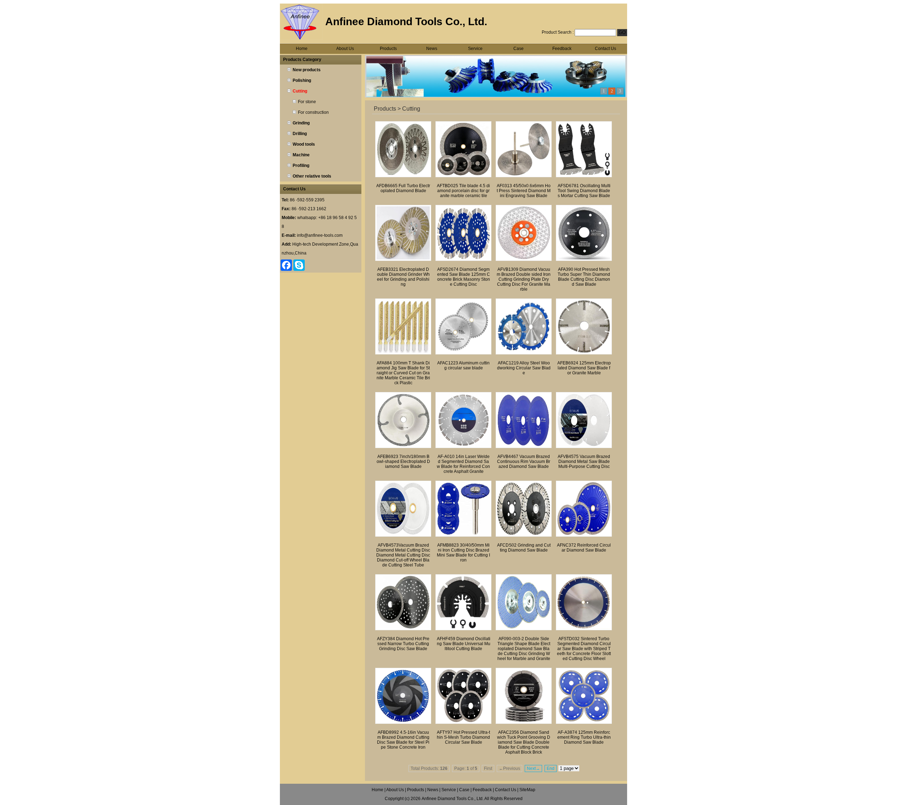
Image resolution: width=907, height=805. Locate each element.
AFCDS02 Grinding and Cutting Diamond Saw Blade (524, 548)
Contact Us (605, 48)
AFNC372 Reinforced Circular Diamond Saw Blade (584, 548)
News (431, 48)
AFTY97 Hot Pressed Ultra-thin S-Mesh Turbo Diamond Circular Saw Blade (463, 737)
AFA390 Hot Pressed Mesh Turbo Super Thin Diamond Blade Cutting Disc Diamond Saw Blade (584, 277)
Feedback (561, 48)
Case (518, 48)
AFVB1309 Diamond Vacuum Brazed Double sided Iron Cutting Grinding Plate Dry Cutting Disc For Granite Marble (524, 279)
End (550, 768)
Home (302, 48)
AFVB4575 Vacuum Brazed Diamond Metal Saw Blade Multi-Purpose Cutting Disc (584, 461)
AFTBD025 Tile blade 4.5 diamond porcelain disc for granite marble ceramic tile (463, 190)
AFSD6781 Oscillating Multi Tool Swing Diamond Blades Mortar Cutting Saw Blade (584, 190)
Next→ (533, 768)
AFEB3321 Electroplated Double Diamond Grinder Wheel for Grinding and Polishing (403, 277)
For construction (313, 112)
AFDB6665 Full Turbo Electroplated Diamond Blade (403, 188)
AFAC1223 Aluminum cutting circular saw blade (463, 365)
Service (475, 48)
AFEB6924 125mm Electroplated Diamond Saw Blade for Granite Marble (584, 367)
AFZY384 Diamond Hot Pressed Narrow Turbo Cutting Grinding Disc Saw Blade (403, 643)
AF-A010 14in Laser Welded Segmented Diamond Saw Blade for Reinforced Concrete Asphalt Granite (463, 464)
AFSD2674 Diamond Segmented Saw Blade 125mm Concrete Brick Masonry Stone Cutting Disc (463, 277)
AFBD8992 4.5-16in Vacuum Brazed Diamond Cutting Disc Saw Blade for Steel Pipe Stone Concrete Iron (403, 740)
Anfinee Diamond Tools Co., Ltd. (453, 798)
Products (388, 48)
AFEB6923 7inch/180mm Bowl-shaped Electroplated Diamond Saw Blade (403, 461)
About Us (345, 48)
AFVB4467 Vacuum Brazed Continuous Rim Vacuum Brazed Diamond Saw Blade (523, 461)
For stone (307, 101)
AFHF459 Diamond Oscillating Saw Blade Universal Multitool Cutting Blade (463, 643)
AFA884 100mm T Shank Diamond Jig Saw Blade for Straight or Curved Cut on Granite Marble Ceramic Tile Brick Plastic (403, 372)
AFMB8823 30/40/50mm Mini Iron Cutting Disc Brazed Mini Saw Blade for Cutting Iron (463, 553)
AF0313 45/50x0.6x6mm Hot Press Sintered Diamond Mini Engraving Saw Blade (524, 190)
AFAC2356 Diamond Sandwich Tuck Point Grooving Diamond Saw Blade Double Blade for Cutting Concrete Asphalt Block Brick (523, 742)
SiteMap (527, 789)
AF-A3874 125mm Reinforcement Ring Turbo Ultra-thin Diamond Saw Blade (584, 737)
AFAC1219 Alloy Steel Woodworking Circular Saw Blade (524, 367)
